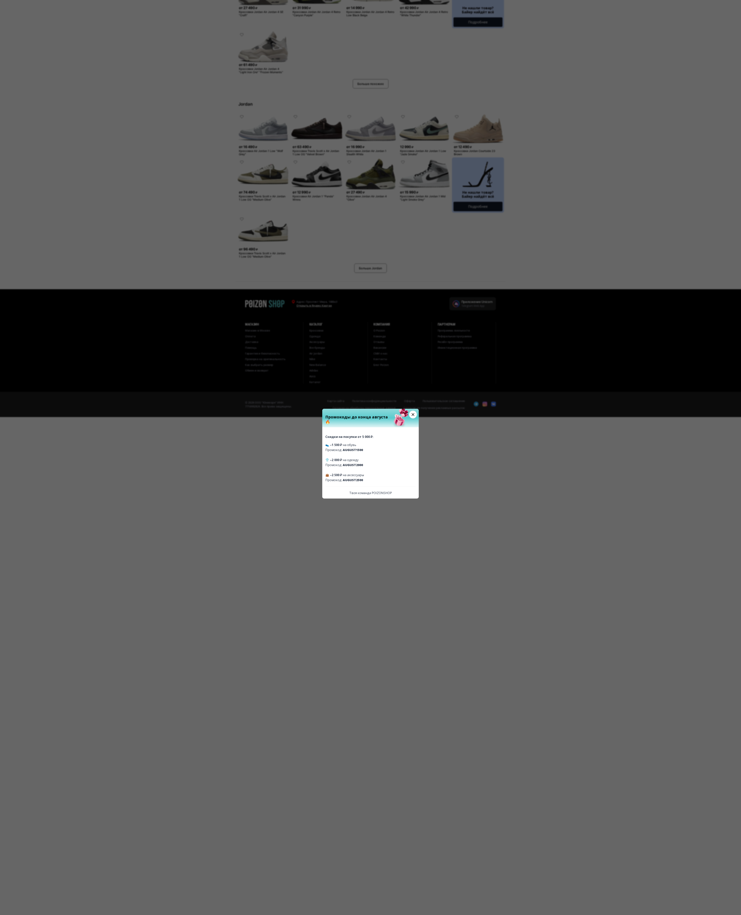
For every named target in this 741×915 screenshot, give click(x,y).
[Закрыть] (413, 414)
